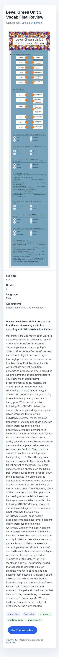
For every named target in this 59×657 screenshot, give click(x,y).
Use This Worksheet (22, 630)
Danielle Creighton (31, 22)
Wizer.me (10, 642)
